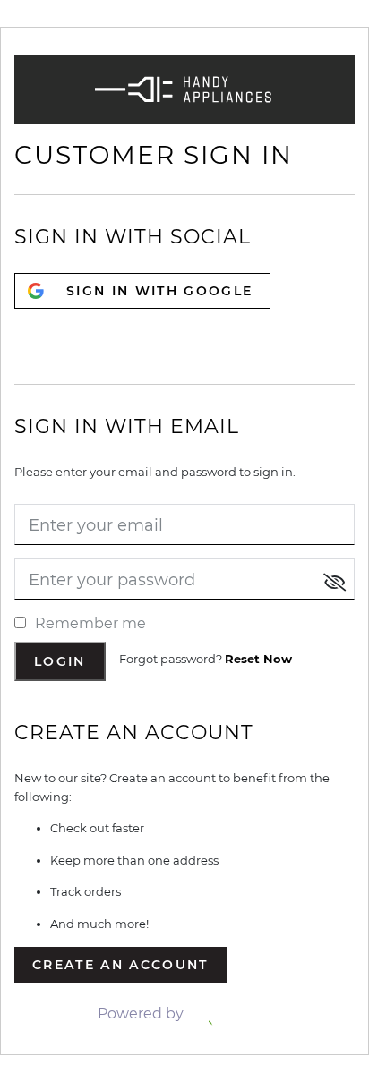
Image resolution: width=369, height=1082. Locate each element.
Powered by (142, 1013)
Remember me (90, 623)
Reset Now (258, 659)
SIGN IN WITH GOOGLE (159, 291)
